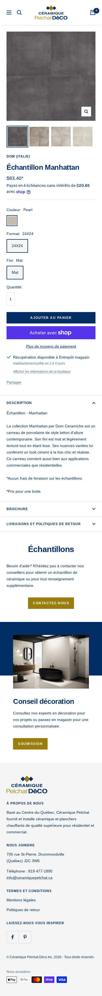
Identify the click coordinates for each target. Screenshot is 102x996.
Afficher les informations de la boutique (41, 372)
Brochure (17, 509)
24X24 (17, 245)
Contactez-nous (51, 603)
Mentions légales (21, 900)
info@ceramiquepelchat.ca (29, 877)
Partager (14, 382)
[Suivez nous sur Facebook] (13, 937)
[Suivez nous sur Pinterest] (25, 937)
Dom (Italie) (18, 156)
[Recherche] (19, 12)
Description (19, 403)
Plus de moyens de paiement (51, 346)
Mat (15, 272)
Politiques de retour (23, 910)
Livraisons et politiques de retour (44, 524)
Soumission (30, 744)
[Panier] (92, 12)
